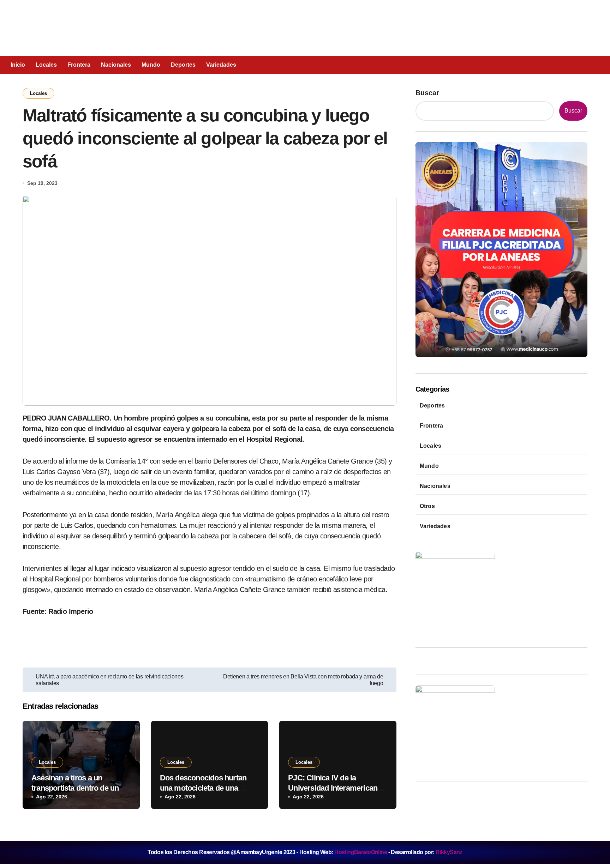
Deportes (183, 65)
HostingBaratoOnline (360, 852)
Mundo (151, 65)
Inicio (18, 65)
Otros (427, 506)
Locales (46, 65)
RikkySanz (449, 852)
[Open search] (549, 64)
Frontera (78, 65)
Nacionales (116, 65)
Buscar (427, 93)
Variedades (221, 65)
